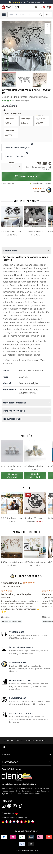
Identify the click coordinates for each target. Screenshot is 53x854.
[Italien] (10, 821)
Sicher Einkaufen (17, 662)
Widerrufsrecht (42, 740)
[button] (26, 46)
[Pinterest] (9, 806)
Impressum (9, 740)
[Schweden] (29, 821)
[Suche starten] (40, 14)
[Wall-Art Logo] (11, 7)
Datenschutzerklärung (25, 740)
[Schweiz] (21, 821)
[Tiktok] (21, 806)
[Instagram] (4, 806)
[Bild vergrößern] (47, 31)
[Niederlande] (14, 821)
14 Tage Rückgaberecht (21, 647)
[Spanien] (25, 821)
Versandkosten (17, 632)
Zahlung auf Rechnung (21, 713)
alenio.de (5, 784)
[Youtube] (15, 806)
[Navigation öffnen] (3, 14)
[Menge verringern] (4, 166)
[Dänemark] (17, 821)
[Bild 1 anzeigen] (9, 80)
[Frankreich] (6, 821)
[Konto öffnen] (36, 7)
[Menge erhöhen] (19, 166)
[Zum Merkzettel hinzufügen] (47, 25)
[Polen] (32, 821)
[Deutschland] (3, 821)
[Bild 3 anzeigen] (39, 80)
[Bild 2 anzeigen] (24, 80)
